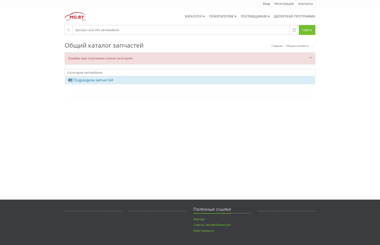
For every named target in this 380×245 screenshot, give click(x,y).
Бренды (199, 219)
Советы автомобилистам (212, 225)
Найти (307, 30)
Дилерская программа (294, 16)
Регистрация (284, 4)
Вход (266, 4)
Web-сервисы (203, 231)
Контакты (305, 4)
